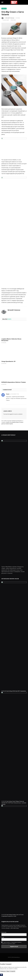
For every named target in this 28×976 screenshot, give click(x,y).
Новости (4, 8)
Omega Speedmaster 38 (8, 361)
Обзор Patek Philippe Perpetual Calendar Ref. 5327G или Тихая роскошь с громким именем (13, 803)
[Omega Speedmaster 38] (14, 352)
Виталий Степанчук (10, 17)
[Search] (26, 2)
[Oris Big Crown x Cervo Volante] (14, 29)
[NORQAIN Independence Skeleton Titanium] (14, 373)
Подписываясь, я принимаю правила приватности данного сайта (11, 943)
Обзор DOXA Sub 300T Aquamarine (17, 691)
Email (2, 937)
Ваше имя (3, 932)
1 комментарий (5, 20)
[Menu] (2, 2)
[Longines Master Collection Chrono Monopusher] (14, 330)
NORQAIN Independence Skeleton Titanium (13, 382)
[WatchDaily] (14, 2)
